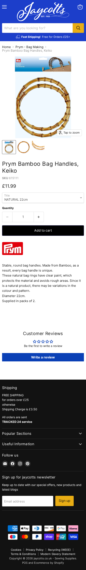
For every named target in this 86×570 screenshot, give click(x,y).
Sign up (64, 501)
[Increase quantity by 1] (39, 217)
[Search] (78, 28)
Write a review (43, 357)
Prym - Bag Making (29, 47)
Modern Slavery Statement (57, 554)
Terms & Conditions (23, 554)
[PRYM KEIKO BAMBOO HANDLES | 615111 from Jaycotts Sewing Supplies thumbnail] (9, 147)
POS (25, 562)
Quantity (8, 208)
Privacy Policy (34, 549)
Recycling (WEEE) (59, 549)
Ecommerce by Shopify (49, 562)
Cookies (16, 549)
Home (6, 47)
